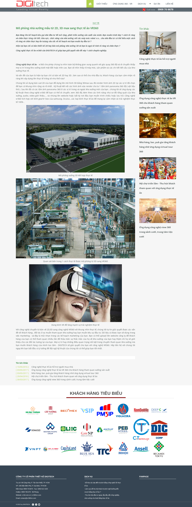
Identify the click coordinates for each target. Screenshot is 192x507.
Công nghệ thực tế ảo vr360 (29, 50)
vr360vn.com (36, 495)
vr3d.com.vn (26, 495)
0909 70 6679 (160, 9)
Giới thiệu (101, 4)
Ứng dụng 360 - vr (122, 4)
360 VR (96, 23)
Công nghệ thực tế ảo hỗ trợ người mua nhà (44, 367)
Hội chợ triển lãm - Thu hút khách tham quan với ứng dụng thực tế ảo (56, 376)
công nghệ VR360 (66, 329)
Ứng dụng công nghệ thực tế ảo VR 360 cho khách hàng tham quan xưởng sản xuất (63, 370)
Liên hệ (169, 4)
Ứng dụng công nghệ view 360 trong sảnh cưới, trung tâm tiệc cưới (55, 379)
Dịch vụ (142, 4)
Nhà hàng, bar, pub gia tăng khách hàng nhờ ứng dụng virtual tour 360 (57, 373)
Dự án (157, 4)
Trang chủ (90, 4)
